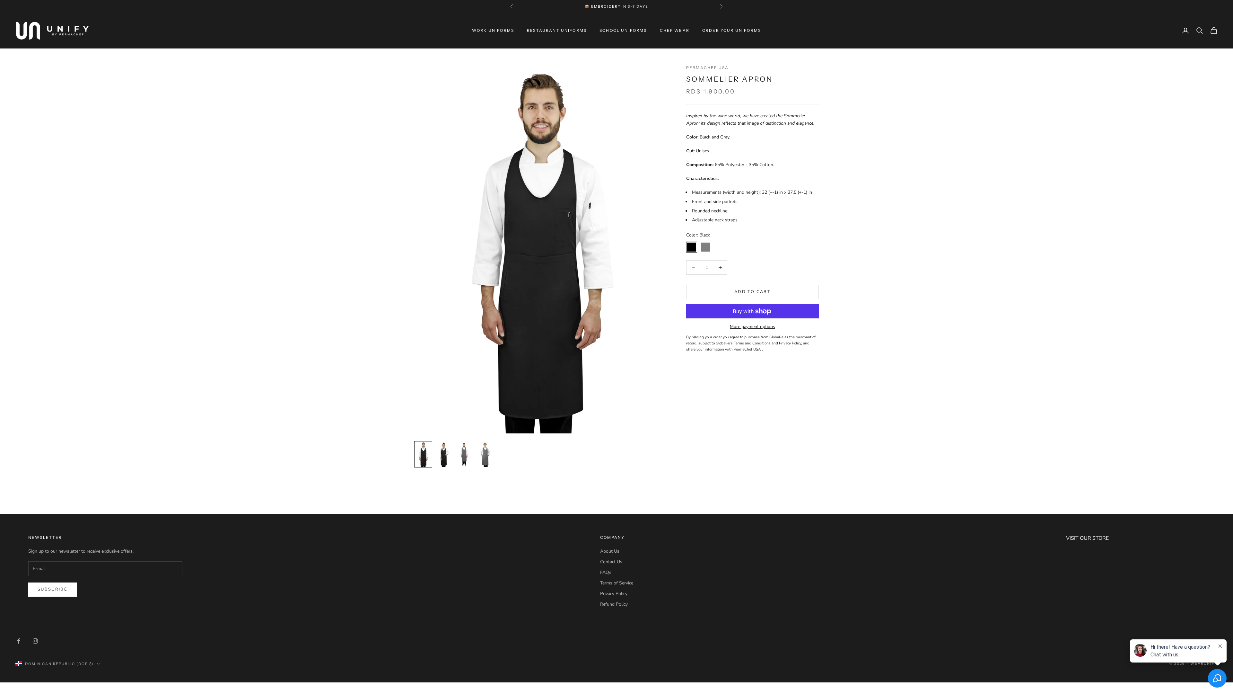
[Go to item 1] (423, 454)
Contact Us (611, 562)
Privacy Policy (613, 594)
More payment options (752, 327)
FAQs (605, 572)
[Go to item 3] (464, 454)
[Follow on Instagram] (35, 641)
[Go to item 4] (485, 454)
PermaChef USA (707, 67)
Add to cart (752, 292)
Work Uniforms (493, 30)
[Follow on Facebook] (18, 641)
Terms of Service (616, 583)
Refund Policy (614, 604)
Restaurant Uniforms (557, 30)
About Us (609, 551)
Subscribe (52, 589)
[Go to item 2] (444, 454)
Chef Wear (674, 30)
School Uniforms (623, 30)
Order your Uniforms (731, 30)
